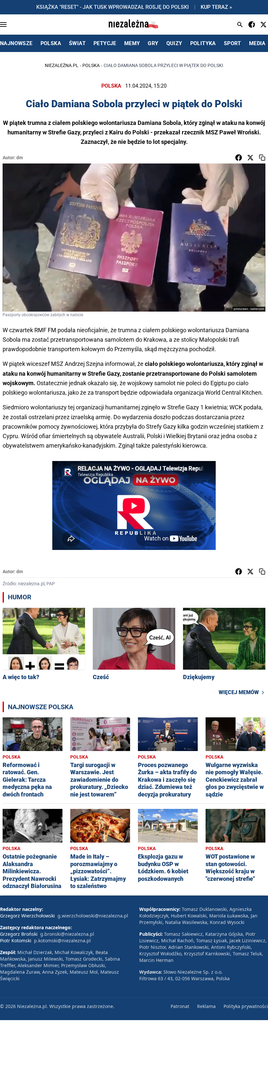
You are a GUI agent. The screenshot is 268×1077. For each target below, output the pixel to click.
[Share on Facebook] (238, 157)
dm (19, 157)
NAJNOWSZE (16, 43)
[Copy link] (262, 157)
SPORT (232, 43)
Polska (91, 65)
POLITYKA (203, 43)
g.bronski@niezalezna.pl (67, 934)
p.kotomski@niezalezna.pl (62, 940)
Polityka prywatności (246, 1006)
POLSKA (51, 43)
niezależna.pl (61, 65)
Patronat (180, 1006)
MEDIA (257, 43)
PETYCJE (104, 43)
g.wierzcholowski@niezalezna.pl (93, 916)
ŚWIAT (77, 43)
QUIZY (174, 43)
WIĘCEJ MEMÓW (239, 692)
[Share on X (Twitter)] (250, 157)
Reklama (206, 1006)
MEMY (132, 43)
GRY (153, 43)
